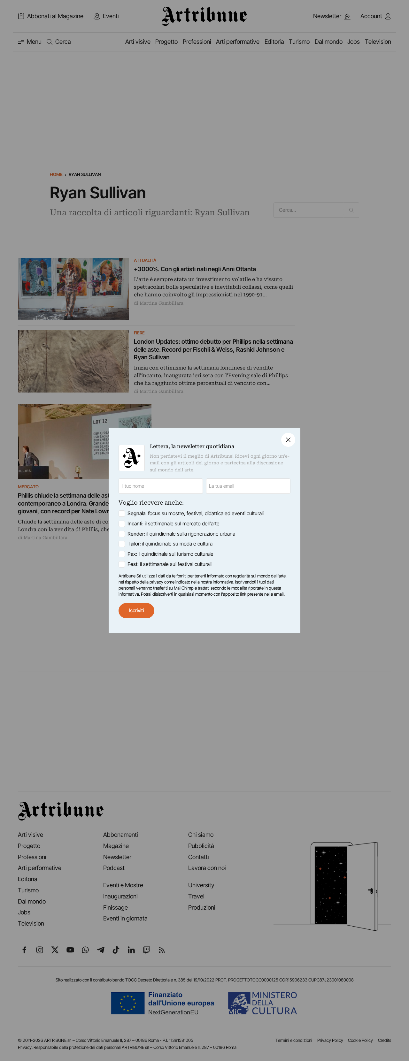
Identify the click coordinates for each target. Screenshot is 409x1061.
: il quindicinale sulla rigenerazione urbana (181, 534)
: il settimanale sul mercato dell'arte (173, 524)
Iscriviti (136, 610)
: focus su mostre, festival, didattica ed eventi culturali (195, 513)
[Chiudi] (288, 440)
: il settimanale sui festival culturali (169, 564)
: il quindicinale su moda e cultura (169, 544)
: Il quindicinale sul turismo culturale (170, 554)
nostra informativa (217, 581)
